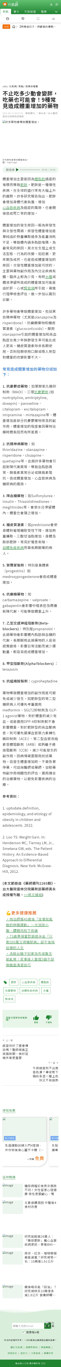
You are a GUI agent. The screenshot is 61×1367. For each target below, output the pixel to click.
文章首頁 (35, 1353)
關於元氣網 (16, 1347)
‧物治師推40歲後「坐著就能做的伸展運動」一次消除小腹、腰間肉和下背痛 (29, 925)
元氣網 (13, 86)
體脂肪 (40, 178)
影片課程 (10, 1138)
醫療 (44, 11)
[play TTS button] (17, 169)
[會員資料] (51, 4)
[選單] (57, 4)
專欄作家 (48, 1353)
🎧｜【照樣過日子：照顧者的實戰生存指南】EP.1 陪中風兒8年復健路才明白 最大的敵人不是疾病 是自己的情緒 (35, 27)
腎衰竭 (29, 288)
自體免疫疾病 (13, 547)
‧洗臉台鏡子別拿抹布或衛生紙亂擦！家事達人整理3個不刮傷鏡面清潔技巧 (30, 959)
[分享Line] (22, 18)
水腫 (48, 276)
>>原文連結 (33, 894)
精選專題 (45, 1347)
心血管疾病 (11, 207)
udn (5, 86)
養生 (16, 11)
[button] (56, 11)
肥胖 (23, 184)
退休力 (24, 1353)
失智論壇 (30, 11)
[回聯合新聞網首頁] (5, 5)
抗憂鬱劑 (41, 391)
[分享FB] (7, 18)
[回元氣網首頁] (13, 4)
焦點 (5, 11)
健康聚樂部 (32, 1347)
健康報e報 (32, 1332)
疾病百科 (12, 1353)
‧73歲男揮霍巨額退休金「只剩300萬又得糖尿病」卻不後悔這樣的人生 (30, 942)
